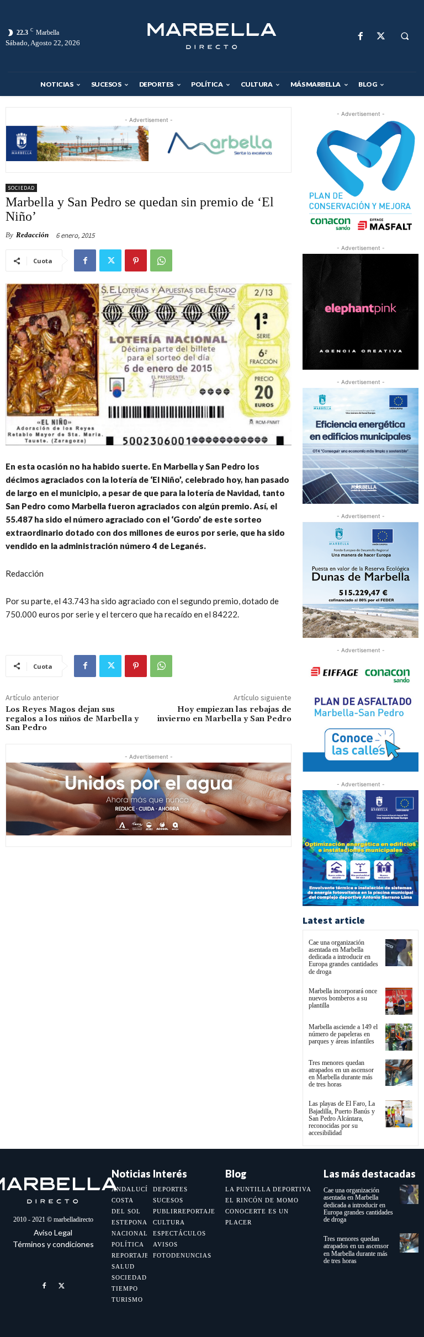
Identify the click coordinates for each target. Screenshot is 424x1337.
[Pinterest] (136, 260)
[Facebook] (360, 36)
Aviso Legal (53, 1232)
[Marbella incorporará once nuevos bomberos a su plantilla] (398, 1001)
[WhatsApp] (161, 260)
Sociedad (21, 187)
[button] (404, 36)
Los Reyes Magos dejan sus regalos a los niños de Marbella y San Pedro (72, 719)
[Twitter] (380, 36)
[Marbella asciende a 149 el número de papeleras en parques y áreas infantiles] (398, 1037)
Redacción (32, 235)
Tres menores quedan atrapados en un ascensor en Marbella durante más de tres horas (341, 1074)
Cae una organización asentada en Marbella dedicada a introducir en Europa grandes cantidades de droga (343, 957)
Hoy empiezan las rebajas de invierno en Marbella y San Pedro (224, 714)
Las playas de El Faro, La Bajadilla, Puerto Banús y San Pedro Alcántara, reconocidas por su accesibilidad (342, 1118)
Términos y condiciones (53, 1244)
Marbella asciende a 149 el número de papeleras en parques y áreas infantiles (343, 1034)
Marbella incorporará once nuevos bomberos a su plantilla (343, 998)
